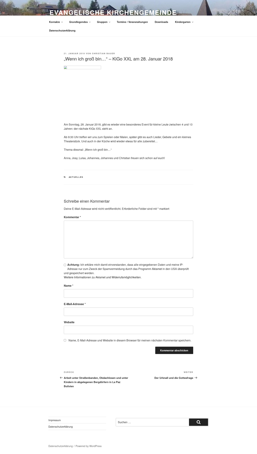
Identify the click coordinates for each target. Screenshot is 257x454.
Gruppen (102, 22)
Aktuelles (76, 177)
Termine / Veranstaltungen (132, 22)
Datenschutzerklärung (62, 30)
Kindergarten (183, 22)
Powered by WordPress (89, 446)
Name (68, 286)
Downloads (161, 22)
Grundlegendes (78, 22)
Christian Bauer (103, 53)
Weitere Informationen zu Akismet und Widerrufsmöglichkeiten (102, 277)
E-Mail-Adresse (75, 304)
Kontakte (54, 22)
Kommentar (72, 217)
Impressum (54, 420)
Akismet (157, 269)
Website (69, 322)
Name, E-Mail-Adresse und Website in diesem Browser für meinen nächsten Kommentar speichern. (130, 340)
